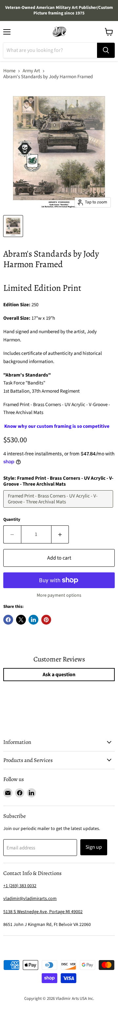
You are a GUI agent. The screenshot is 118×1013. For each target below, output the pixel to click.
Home (9, 71)
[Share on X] (21, 620)
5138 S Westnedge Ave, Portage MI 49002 (43, 912)
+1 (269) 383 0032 (19, 886)
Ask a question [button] (59, 674)
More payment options (59, 595)
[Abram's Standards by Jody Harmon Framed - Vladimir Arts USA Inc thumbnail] (13, 226)
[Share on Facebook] (8, 620)
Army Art (31, 71)
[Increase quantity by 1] (60, 534)
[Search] (106, 50)
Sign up (94, 847)
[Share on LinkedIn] (33, 620)
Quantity (11, 519)
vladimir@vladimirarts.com (30, 898)
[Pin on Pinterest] (46, 620)
